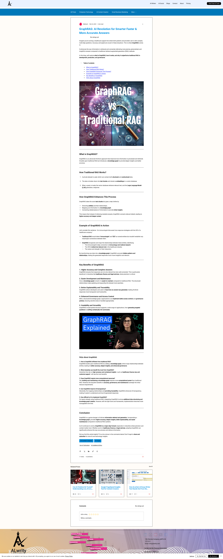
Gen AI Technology (85, 445)
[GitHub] (150, 534)
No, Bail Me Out (201, 556)
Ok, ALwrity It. (213, 556)
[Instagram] (171, 534)
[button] (111, 63)
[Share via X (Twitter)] (84, 451)
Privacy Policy (69, 556)
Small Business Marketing (120, 12)
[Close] (221, 556)
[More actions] (143, 24)
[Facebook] (166, 534)
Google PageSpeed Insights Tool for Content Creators (110, 488)
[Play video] (111, 331)
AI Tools (97, 441)
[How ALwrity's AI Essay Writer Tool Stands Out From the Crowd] (139, 477)
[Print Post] (97, 451)
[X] (160, 534)
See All (150, 466)
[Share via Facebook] (80, 451)
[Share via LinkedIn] (88, 451)
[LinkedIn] (145, 534)
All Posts (73, 12)
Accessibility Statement (151, 552)
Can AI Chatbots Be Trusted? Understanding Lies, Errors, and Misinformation (83, 488)
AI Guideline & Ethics (96, 445)
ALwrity (18, 550)
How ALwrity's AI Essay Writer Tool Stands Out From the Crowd (139, 488)
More (132, 12)
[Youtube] (155, 534)
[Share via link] (93, 451)
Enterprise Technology (86, 12)
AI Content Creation (102, 12)
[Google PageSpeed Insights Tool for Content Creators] (111, 477)
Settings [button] (192, 556)
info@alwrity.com (154, 543)
